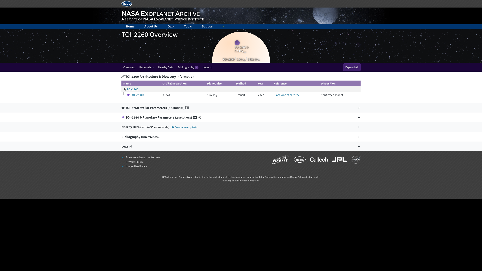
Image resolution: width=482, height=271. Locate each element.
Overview (129, 67)
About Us (151, 26)
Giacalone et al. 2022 (286, 95)
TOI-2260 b (137, 95)
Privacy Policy (134, 162)
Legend (207, 67)
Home (130, 26)
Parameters (146, 67)
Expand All (351, 67)
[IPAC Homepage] (126, 3)
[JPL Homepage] (338, 160)
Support (207, 26)
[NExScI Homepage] (279, 160)
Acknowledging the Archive (143, 157)
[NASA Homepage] (354, 160)
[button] (241, 107)
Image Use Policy (136, 166)
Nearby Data (166, 67)
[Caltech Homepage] (317, 160)
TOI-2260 (132, 89)
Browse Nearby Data (186, 127)
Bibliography (187, 67)
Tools (188, 26)
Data (171, 26)
